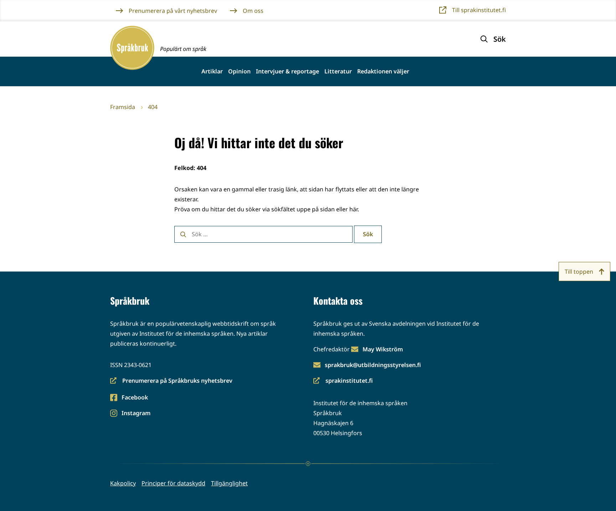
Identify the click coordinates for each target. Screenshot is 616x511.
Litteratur (338, 71)
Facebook (134, 397)
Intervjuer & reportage (287, 71)
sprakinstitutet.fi (343, 381)
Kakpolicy (123, 483)
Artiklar (212, 71)
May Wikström (383, 349)
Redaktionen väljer (383, 71)
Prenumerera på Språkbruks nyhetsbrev (171, 381)
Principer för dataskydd (173, 483)
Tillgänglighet (229, 483)
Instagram (135, 413)
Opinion (239, 71)
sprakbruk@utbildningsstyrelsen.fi (373, 365)
